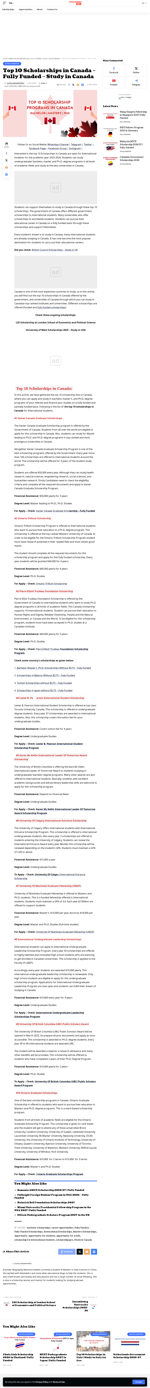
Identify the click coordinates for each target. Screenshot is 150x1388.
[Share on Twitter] (73, 84)
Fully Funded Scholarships (28, 1231)
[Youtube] (114, 82)
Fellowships (125, 122)
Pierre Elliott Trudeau (47, 649)
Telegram (76, 144)
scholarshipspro (64, 1240)
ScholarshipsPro (15, 83)
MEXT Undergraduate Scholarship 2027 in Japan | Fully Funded (53, 1357)
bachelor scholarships (38, 1227)
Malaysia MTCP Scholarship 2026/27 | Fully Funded (131, 144)
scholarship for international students (34, 1240)
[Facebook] (114, 70)
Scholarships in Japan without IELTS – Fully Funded (44, 690)
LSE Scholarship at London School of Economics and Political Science (56, 322)
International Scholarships (58, 1231)
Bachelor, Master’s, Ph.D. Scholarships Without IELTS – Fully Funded (54, 668)
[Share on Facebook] (69, 84)
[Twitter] (136, 70)
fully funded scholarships (51, 307)
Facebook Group (57, 148)
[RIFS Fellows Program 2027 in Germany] (110, 131)
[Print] (82, 84)
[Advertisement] (75, 34)
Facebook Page (37, 148)
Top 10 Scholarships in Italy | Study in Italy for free (91, 1357)
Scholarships (12, 63)
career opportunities (62, 1227)
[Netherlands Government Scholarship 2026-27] (130, 1341)
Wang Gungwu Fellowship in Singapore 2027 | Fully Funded (133, 115)
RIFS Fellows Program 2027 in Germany (131, 129)
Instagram (75, 148)
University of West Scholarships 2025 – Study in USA (56, 330)
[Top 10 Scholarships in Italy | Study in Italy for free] (93, 1341)
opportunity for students (41, 1235)
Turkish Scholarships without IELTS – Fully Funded (44, 683)
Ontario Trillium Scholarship (51, 583)
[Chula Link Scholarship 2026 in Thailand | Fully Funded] (20, 1341)
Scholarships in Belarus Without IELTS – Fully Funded (46, 675)
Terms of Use (59, 1382)
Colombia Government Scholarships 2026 (132, 159)
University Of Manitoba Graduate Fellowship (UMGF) (65, 931)
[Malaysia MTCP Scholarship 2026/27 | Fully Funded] (110, 145)
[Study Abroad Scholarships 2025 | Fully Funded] (75, 3)
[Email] (78, 84)
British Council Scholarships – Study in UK (55, 249)
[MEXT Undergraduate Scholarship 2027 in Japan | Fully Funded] (57, 1341)
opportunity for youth (68, 1235)
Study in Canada (83, 1240)
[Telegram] (136, 82)
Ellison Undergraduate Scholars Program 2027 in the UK (53, 1215)
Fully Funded (82, 1227)
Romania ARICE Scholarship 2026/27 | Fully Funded (50, 1190)
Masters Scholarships (84, 1231)
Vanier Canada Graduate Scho (52, 510)
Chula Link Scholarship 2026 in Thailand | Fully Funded (18, 1357)
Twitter (88, 144)
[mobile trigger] (5, 3)
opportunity (20, 1235)
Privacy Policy (42, 1382)
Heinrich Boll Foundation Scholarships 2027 (46, 1202)
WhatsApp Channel (58, 144)
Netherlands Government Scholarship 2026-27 (129, 1356)
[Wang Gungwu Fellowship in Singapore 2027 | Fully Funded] (110, 115)
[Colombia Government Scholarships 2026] (110, 161)
